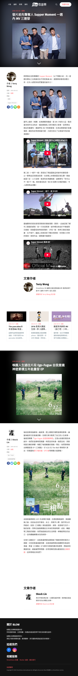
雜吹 (26, 4)
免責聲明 (10, 667)
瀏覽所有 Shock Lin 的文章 (45, 604)
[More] (18, 107)
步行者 (46, 451)
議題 (15, 4)
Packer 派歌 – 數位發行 (28, 660)
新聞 (20, 4)
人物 (9, 4)
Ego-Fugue (11, 455)
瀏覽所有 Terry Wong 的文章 (45, 294)
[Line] (15, 107)
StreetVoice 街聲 (12, 660)
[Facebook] (8, 107)
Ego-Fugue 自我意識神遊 (43, 438)
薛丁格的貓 (38, 451)
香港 (9, 99)
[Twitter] (11, 107)
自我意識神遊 (11, 459)
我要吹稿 (65, 4)
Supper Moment (12, 103)
